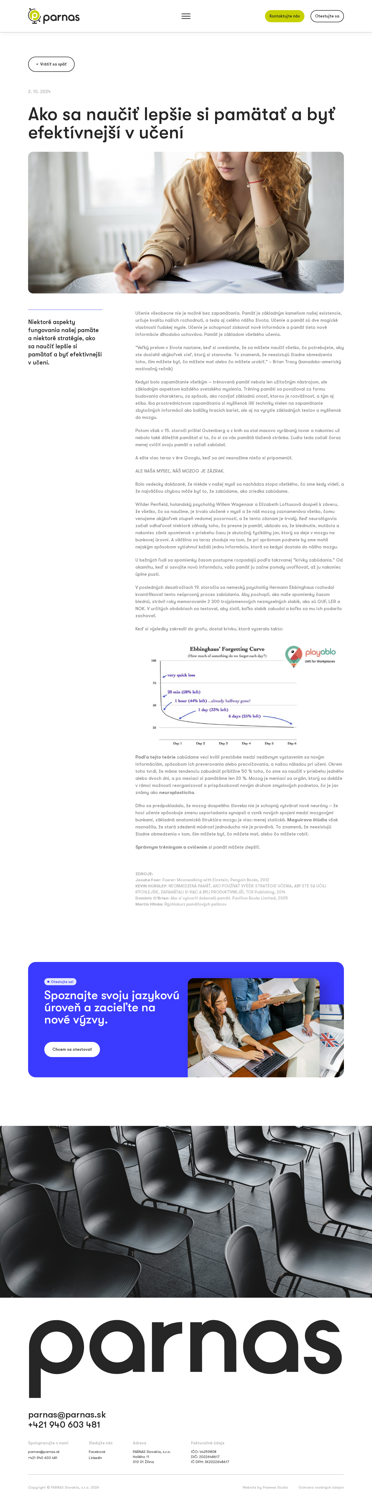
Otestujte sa (327, 16)
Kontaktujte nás (285, 16)
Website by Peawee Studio (265, 1487)
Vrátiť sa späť (51, 64)
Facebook (97, 1452)
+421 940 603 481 (64, 1425)
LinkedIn (95, 1458)
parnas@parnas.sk (67, 1415)
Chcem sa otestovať (72, 1049)
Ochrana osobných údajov (321, 1487)
